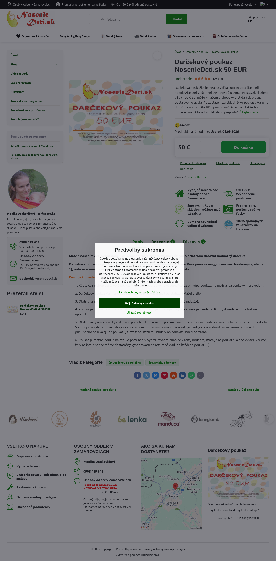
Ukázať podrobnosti (139, 312)
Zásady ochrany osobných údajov (139, 292)
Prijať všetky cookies (139, 303)
